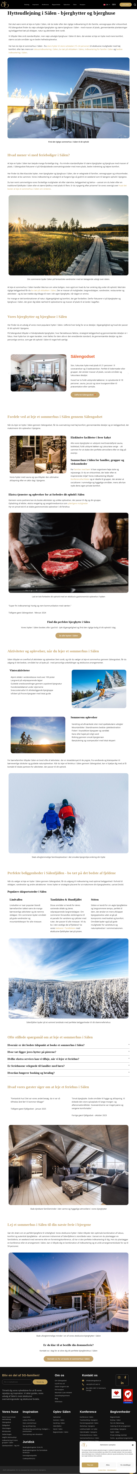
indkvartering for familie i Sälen (99, 49)
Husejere (82, 4)
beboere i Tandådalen (65, 928)
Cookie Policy (102, 1470)
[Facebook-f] (125, 1377)
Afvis (108, 1465)
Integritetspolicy (111, 1470)
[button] (133, 1445)
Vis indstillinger (125, 1465)
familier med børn (82, 469)
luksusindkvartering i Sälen (46, 49)
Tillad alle (90, 1465)
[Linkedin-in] (122, 1383)
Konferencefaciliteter (80, 479)
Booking (26, 4)
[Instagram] (119, 1377)
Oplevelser (67, 4)
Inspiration (35, 4)
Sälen (75, 4)
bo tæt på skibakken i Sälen (71, 49)
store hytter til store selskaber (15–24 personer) (68, 46)
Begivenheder (56, 4)
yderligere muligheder (78, 503)
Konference (45, 4)
